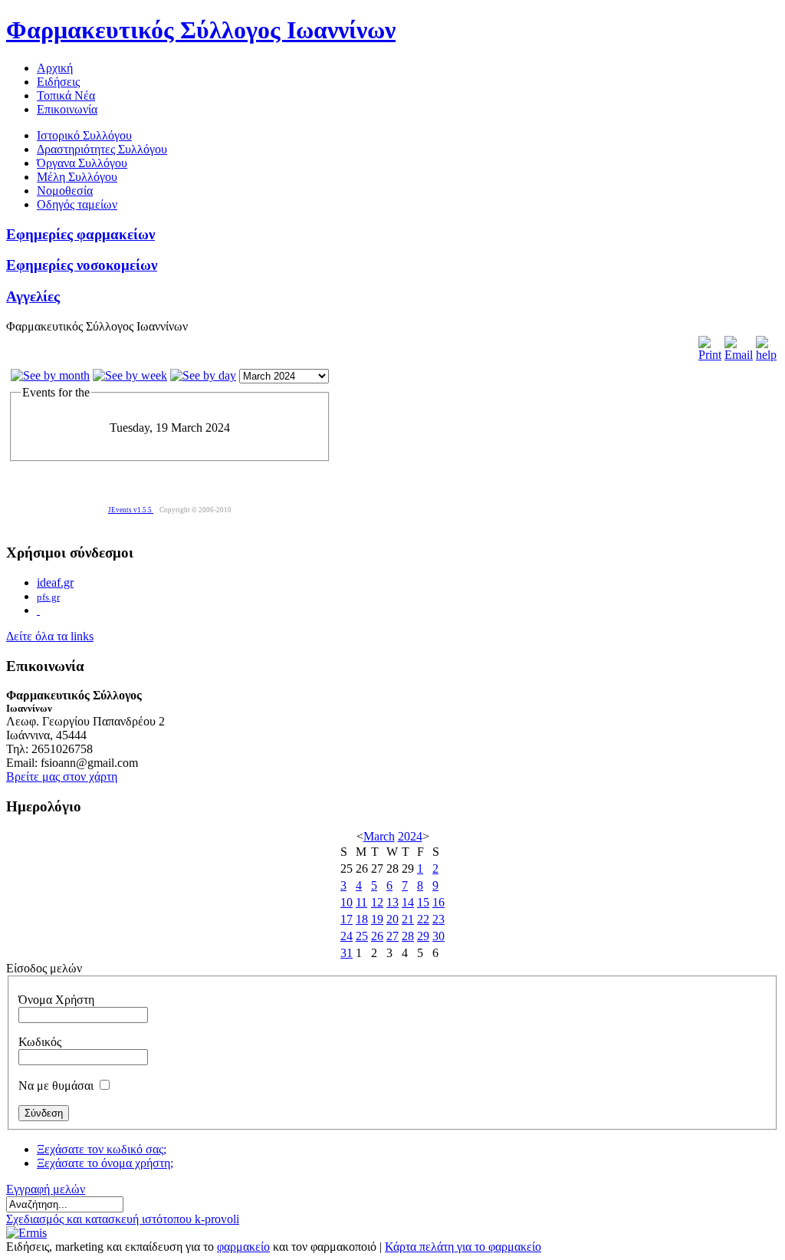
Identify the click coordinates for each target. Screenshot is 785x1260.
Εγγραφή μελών (45, 1189)
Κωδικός (39, 1041)
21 (408, 919)
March (379, 836)
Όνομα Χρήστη (56, 999)
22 (423, 919)
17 (346, 919)
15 (423, 902)
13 (392, 902)
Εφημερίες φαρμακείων (80, 234)
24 (346, 936)
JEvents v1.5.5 (130, 510)
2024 (410, 836)
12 (377, 902)
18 (362, 919)
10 (346, 902)
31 (346, 952)
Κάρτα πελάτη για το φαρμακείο (463, 1246)
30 (438, 936)
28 (408, 936)
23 (438, 919)
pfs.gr (48, 597)
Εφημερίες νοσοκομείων (81, 265)
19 (377, 919)
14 (408, 902)
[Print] (709, 354)
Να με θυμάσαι (56, 1085)
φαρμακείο (243, 1246)
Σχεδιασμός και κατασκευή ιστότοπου (100, 1218)
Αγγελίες (33, 296)
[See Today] (203, 375)
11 (361, 902)
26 (377, 936)
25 (362, 936)
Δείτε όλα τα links (50, 636)
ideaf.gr (55, 582)
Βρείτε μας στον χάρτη (61, 776)
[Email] (738, 354)
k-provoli (217, 1218)
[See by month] (50, 375)
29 (423, 936)
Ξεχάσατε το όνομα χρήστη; (105, 1163)
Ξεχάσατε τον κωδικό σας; (101, 1149)
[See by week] (130, 375)
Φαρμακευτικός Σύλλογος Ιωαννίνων (201, 30)
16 (438, 902)
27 (392, 936)
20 (392, 919)
